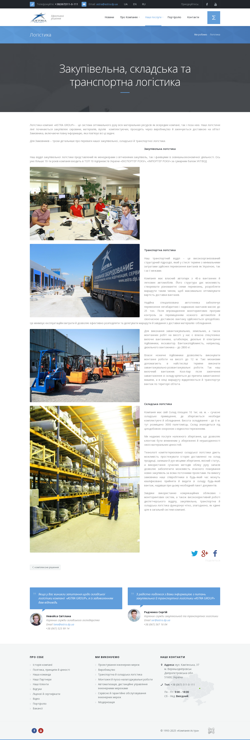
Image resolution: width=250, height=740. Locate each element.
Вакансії (38, 708)
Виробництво (106, 669)
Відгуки (37, 689)
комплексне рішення (46, 567)
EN (135, 4)
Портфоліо (39, 703)
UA (126, 4)
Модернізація (106, 702)
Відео (36, 698)
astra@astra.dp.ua (107, 4)
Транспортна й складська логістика (120, 674)
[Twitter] (194, 553)
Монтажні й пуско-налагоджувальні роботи (125, 679)
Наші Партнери (42, 679)
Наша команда (42, 674)
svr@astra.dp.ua (160, 620)
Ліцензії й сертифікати (46, 694)
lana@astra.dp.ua (63, 624)
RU (143, 4)
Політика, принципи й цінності (51, 669)
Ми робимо (200, 34)
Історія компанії (43, 664)
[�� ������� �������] (38, 17)
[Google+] (205, 553)
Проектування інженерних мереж (119, 664)
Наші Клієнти (41, 684)
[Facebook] (215, 553)
